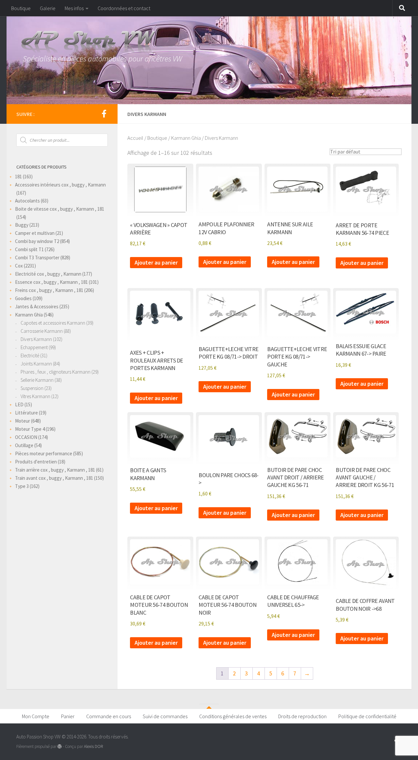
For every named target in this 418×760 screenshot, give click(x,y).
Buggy (21, 225)
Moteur (22, 421)
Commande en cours (108, 716)
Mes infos (74, 8)
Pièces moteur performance (43, 453)
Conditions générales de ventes (232, 716)
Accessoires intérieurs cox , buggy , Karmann (60, 185)
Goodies (23, 298)
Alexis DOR (93, 746)
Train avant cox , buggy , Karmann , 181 (54, 478)
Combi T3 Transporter (37, 257)
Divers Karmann (36, 339)
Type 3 (22, 486)
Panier (67, 716)
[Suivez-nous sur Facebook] (104, 114)
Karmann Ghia (186, 138)
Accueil (135, 138)
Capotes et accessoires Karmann (53, 323)
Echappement (34, 347)
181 (18, 176)
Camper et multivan (35, 233)
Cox (19, 266)
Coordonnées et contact (124, 8)
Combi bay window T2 (37, 241)
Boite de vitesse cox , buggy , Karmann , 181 (59, 209)
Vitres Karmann (35, 396)
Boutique (21, 8)
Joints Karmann (36, 364)
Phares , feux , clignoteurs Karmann (55, 372)
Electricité (30, 355)
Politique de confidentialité (367, 716)
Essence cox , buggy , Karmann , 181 (51, 282)
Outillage (24, 445)
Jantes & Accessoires (36, 306)
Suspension (32, 388)
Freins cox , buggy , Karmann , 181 (49, 290)
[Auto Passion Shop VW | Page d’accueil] (209, 42)
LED (19, 404)
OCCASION (26, 437)
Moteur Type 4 (30, 429)
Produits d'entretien (36, 462)
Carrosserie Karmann (42, 331)
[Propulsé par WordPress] (59, 746)
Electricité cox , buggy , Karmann (48, 274)
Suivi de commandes (165, 716)
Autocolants (27, 201)
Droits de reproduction (302, 716)
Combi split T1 (29, 249)
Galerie (48, 8)
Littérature (26, 413)
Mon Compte (35, 716)
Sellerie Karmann (37, 380)
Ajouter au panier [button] (156, 262)
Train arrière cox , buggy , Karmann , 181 (55, 470)
